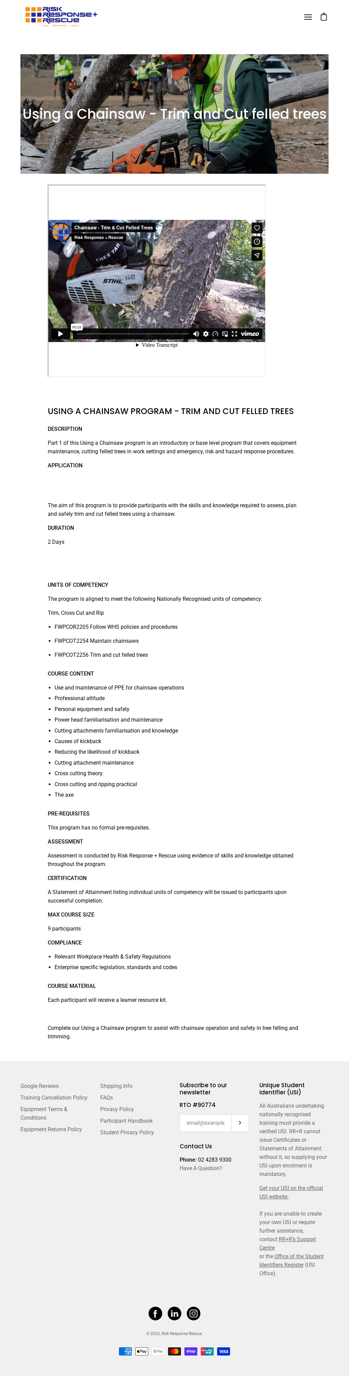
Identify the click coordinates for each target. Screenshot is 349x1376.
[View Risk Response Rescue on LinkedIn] (174, 1313)
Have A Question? (201, 1168)
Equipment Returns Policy (51, 1129)
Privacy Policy (117, 1109)
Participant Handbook (126, 1121)
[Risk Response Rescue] (63, 17)
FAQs (106, 1097)
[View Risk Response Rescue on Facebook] (155, 1313)
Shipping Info (116, 1086)
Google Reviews (39, 1086)
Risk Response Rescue (182, 1333)
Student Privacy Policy (127, 1132)
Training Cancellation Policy (54, 1097)
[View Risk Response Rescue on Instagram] (193, 1313)
